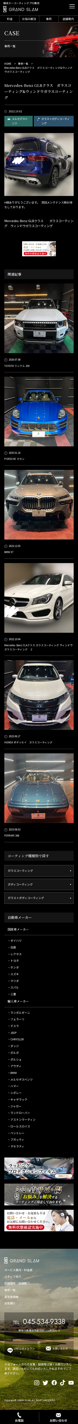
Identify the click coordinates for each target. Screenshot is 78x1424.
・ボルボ (13, 1053)
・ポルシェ (15, 1059)
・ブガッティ (16, 1139)
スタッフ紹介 (12, 1276)
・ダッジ (13, 1046)
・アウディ (14, 1066)
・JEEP (12, 1033)
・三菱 (12, 994)
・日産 (12, 947)
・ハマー (13, 1086)
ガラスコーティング (20, 871)
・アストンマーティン (22, 1119)
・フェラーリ (16, 1019)
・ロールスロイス (19, 1126)
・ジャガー (14, 1106)
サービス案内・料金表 (18, 1270)
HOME (7, 63)
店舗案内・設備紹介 (17, 1283)
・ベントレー (16, 1133)
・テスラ (13, 1026)
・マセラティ (16, 1146)
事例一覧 (23, 63)
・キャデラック (17, 1099)
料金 (10, 19)
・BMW (12, 1073)
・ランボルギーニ (19, 1013)
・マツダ (13, 981)
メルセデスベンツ (19, 121)
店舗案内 (68, 19)
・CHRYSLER (16, 1039)
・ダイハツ (15, 940)
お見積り (10, 1303)
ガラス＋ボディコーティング (55, 121)
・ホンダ (13, 967)
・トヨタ (13, 960)
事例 (49, 19)
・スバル (13, 987)
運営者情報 (11, 1297)
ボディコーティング (20, 884)
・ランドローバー (19, 1113)
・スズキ (13, 974)
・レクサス (15, 954)
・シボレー (15, 1093)
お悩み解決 (29, 19)
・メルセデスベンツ (20, 1079)
